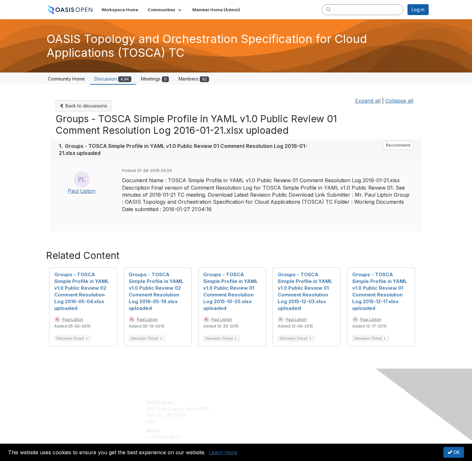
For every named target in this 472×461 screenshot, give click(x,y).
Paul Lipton (81, 191)
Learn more (223, 452)
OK (456, 452)
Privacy (339, 409)
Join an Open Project (261, 412)
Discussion (111, 78)
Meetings (154, 78)
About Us (341, 402)
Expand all (367, 101)
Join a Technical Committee (268, 421)
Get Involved (252, 402)
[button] (165, 9)
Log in (418, 9)
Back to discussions (85, 105)
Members (193, 78)
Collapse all (399, 101)
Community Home (66, 78)
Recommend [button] (398, 145)
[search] (328, 9)
